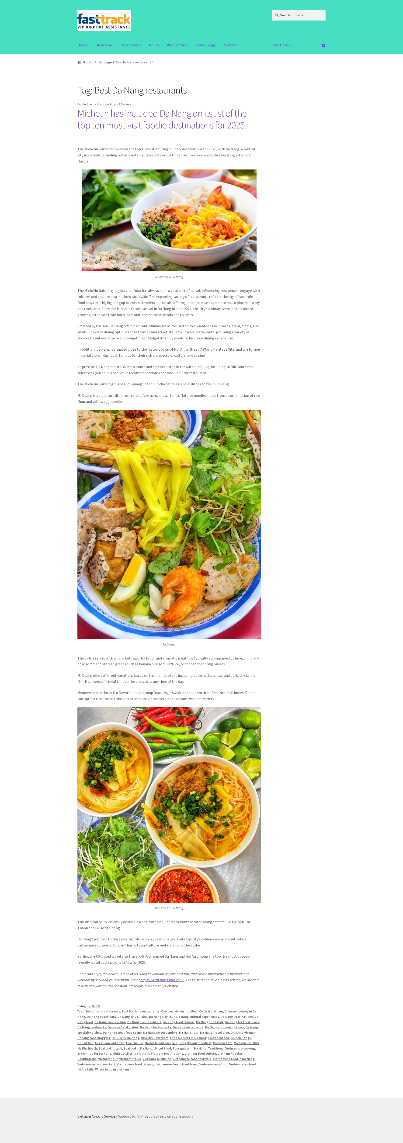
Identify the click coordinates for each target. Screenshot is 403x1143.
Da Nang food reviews (179, 1022)
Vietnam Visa (177, 45)
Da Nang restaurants (188, 1027)
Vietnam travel (130, 1059)
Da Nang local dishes (123, 1027)
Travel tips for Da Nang (94, 1053)
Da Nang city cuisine (132, 1017)
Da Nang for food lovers (242, 1022)
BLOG (96, 1006)
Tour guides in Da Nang (189, 1048)
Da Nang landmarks (91, 1027)
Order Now (103, 45)
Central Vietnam (211, 1011)
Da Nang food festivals (144, 1022)
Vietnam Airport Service (114, 104)
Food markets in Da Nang (188, 1038)
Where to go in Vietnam (112, 1069)
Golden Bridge (241, 1038)
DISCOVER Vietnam (154, 1038)
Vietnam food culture (200, 1053)
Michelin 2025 (222, 1043)
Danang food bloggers (93, 1038)
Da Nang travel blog (214, 1032)
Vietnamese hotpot (213, 1064)
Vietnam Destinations (167, 1053)
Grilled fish (85, 1043)
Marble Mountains (158, 1043)
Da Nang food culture (110, 1022)
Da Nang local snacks (155, 1027)
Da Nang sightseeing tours (224, 1027)
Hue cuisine (134, 1043)
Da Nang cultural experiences (197, 1017)
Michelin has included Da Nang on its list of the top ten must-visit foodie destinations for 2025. (162, 119)
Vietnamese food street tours (176, 1064)
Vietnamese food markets (96, 1064)
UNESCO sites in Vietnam (131, 1053)
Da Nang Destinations (237, 1017)
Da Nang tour (188, 1032)
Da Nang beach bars (101, 1017)
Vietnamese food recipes (135, 1064)
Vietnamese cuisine (156, 1059)
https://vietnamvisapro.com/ (162, 979)
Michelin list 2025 (246, 1043)
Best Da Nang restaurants (141, 1011)
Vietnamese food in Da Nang (233, 1059)
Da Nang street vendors (160, 1032)
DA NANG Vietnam (244, 1032)
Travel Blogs (206, 45)
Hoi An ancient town (110, 1043)
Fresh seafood (218, 1038)
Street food (162, 1048)
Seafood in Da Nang (138, 1048)
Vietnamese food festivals (192, 1059)
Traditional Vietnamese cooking (231, 1048)
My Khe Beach (87, 1048)
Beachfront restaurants (102, 1011)
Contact (230, 45)
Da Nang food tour (209, 1022)
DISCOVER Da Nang (125, 1038)
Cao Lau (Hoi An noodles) (179, 1011)
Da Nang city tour (162, 1017)
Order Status (131, 45)
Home (82, 45)
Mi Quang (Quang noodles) (191, 1043)
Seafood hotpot (110, 1048)
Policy (154, 45)
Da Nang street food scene (122, 1032)
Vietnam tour (108, 1059)
